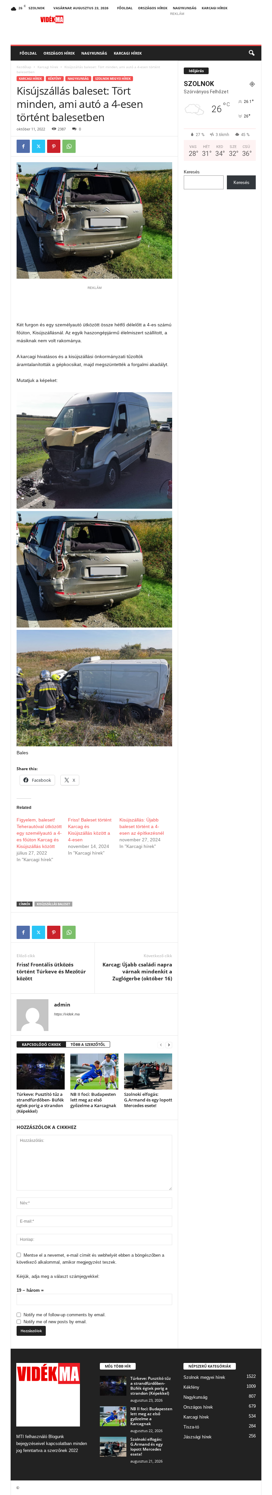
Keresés (192, 171)
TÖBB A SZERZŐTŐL (88, 1044)
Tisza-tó (191, 1427)
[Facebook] (23, 146)
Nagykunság (184, 8)
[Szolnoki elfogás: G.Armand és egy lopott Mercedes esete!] (148, 1071)
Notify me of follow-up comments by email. (65, 1314)
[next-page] (169, 1044)
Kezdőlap (24, 67)
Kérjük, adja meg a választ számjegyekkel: (58, 1276)
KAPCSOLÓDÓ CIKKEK (41, 1044)
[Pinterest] (53, 146)
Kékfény (54, 78)
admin (62, 1004)
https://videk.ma (67, 1014)
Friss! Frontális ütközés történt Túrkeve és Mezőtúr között (51, 971)
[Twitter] (38, 146)
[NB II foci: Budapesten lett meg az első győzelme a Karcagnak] (94, 1071)
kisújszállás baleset (53, 904)
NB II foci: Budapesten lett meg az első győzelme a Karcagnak (93, 1099)
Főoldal (125, 8)
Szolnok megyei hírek (113, 78)
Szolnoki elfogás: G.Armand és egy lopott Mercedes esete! (148, 1099)
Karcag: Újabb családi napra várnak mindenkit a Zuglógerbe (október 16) (137, 971)
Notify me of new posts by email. (55, 1321)
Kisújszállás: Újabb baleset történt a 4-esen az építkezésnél (141, 826)
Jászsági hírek (197, 1436)
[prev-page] (161, 1044)
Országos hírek (153, 8)
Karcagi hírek (215, 8)
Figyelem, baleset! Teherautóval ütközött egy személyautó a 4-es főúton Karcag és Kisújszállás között (39, 833)
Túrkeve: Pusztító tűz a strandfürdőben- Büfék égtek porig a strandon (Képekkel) (40, 1102)
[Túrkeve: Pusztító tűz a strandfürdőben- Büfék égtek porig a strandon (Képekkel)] (41, 1071)
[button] (251, 53)
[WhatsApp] (69, 146)
